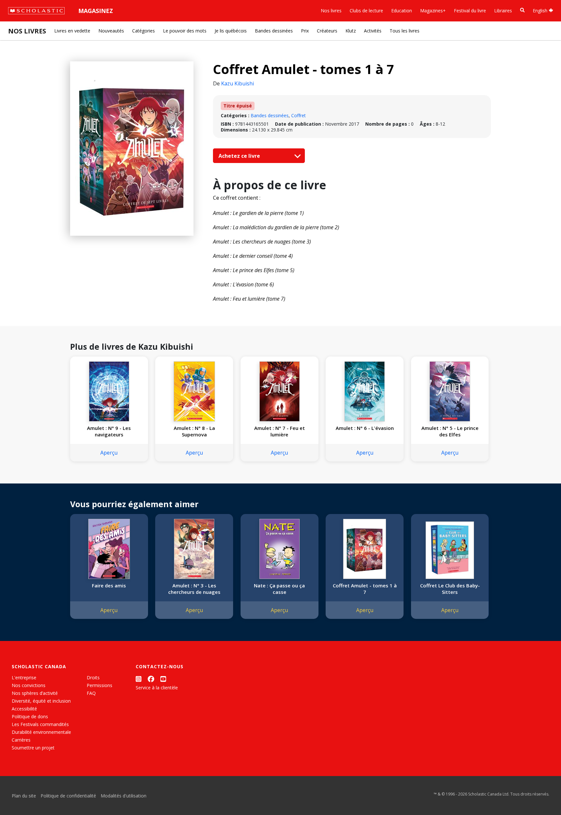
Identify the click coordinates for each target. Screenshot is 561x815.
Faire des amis (109, 585)
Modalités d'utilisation (123, 796)
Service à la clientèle (157, 687)
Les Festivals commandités (40, 724)
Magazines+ (433, 10)
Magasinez (95, 11)
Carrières (21, 740)
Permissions (99, 685)
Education (401, 10)
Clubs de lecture (366, 10)
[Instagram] (139, 678)
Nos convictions (28, 685)
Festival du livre (470, 10)
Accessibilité (24, 709)
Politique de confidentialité (68, 796)
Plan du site (24, 796)
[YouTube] (163, 678)
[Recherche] (522, 10)
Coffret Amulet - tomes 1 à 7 (365, 588)
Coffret (298, 115)
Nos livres (331, 10)
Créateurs (327, 31)
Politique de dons (30, 716)
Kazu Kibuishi (237, 83)
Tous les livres (404, 31)
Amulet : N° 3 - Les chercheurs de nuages (194, 588)
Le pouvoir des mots (184, 31)
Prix (305, 31)
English (541, 10)
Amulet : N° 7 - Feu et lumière (279, 431)
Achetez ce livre (239, 155)
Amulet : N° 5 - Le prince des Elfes (450, 431)
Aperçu (109, 452)
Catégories (143, 31)
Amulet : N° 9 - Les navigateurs (109, 431)
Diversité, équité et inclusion (41, 701)
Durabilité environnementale (41, 732)
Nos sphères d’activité (35, 693)
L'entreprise (24, 677)
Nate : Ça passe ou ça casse (279, 588)
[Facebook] (151, 678)
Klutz (350, 31)
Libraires (503, 10)
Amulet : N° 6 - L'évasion (365, 428)
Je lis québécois (231, 31)
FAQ (91, 693)
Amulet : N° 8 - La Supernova (194, 431)
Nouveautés (111, 31)
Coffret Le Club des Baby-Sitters (450, 588)
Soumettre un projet (33, 748)
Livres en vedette (72, 31)
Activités (372, 31)
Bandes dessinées (274, 31)
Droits (93, 677)
